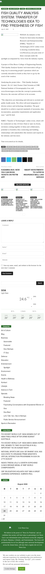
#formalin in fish (28, 149)
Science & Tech (6, 390)
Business (5, 9)
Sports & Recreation (8, 423)
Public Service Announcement (14, 419)
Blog (2, 334)
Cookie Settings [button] (10, 569)
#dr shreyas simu (21, 147)
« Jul (3, 519)
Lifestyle (4, 386)
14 (29, 502)
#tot (37, 149)
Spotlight (7, 367)
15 (35, 502)
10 (4, 502)
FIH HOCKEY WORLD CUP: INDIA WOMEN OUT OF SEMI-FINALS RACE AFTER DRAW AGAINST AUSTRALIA (20, 436)
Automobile (8, 341)
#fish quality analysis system (11, 149)
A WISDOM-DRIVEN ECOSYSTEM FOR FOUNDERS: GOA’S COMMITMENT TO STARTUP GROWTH (7, 202)
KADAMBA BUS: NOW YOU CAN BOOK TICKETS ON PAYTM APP (10, 173)
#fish (36, 147)
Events (3, 375)
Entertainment (6, 364)
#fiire (30, 147)
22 (35, 506)
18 (11, 506)
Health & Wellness (7, 378)
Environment (5, 371)
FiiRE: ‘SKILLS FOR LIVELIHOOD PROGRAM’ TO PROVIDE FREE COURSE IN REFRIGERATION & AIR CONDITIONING (36, 204)
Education (4, 360)
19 (17, 506)
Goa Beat (7, 412)
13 (23, 502)
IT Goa (22, 9)
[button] (41, 3)
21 (29, 506)
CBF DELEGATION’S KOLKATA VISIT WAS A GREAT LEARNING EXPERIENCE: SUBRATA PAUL (20, 472)
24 (4, 511)
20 (23, 506)
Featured (7, 345)
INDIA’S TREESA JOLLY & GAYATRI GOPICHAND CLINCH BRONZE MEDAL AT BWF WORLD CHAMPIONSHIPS (19, 465)
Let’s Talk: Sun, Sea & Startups (15, 416)
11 (11, 502)
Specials (4, 393)
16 (41, 502)
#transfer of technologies (18, 151)
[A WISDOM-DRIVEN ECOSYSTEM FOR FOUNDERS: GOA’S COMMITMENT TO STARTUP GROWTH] (8, 193)
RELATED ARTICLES (22, 185)
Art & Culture (5, 330)
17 (4, 506)
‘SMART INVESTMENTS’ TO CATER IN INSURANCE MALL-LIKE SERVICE (34, 173)
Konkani (4, 382)
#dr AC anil (10, 147)
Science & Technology (33, 9)
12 (17, 502)
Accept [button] (21, 569)
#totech (4, 151)
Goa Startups (14, 9)
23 (41, 506)
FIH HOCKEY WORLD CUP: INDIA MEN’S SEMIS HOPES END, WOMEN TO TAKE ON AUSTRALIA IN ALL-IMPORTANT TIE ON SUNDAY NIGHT (22, 445)
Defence (4, 356)
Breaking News (9, 397)
